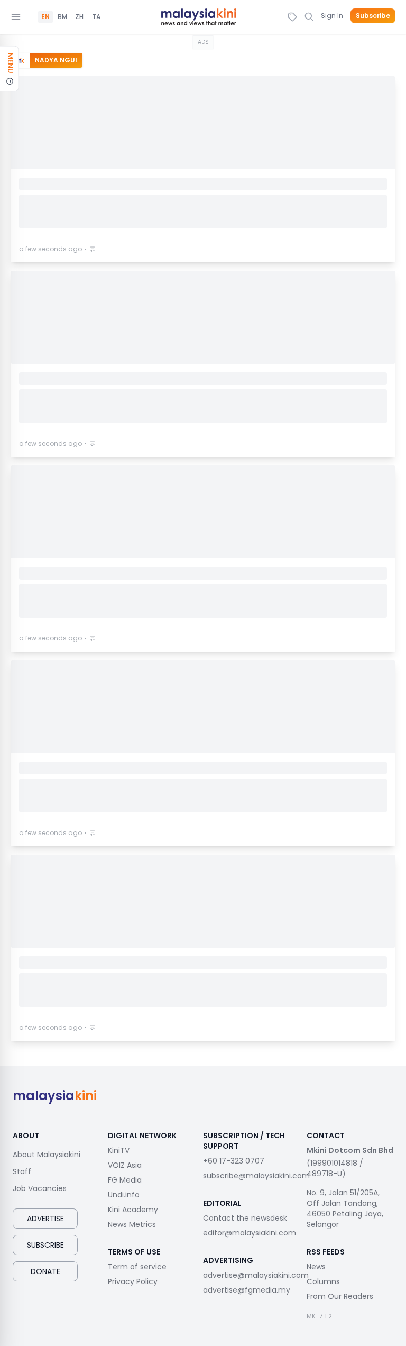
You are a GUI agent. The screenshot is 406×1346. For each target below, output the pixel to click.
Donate (45, 1271)
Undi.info (124, 1194)
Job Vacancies (40, 1188)
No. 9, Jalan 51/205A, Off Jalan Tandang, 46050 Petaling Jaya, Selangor (345, 1208)
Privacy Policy (133, 1281)
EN (45, 17)
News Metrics (132, 1224)
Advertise (45, 1218)
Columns (323, 1281)
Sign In (332, 15)
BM (62, 17)
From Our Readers (340, 1296)
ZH (79, 17)
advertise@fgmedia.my (246, 1290)
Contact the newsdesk (245, 1218)
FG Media (125, 1180)
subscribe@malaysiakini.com (256, 1175)
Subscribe (373, 16)
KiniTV (119, 1150)
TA (96, 17)
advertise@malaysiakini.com (256, 1275)
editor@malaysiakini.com (249, 1233)
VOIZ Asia (125, 1165)
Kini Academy (133, 1209)
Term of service (137, 1266)
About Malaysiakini (46, 1154)
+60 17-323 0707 (233, 1161)
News (316, 1266)
